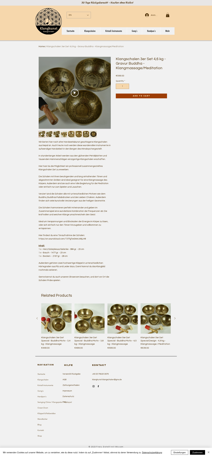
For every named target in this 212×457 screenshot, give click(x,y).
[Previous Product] (37, 318)
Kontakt (40, 430)
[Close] (208, 452)
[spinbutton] (122, 86)
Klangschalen (42, 380)
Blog (39, 425)
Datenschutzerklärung (152, 452)
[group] (106, 328)
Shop (39, 436)
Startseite (41, 374)
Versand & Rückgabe (71, 374)
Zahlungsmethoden (71, 385)
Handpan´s (41, 396)
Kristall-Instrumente (45, 385)
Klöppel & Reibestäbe (46, 413)
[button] (167, 15)
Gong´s (40, 391)
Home (42, 46)
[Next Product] (175, 318)
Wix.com (119, 447)
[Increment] (127, 86)
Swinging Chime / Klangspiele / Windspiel (50, 402)
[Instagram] (93, 386)
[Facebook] (98, 386)
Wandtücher (42, 419)
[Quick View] (56, 318)
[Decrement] (118, 86)
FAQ (64, 402)
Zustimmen (197, 452)
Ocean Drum (42, 408)
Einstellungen (179, 452)
